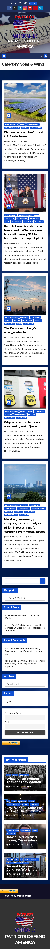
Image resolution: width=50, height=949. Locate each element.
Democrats (35, 317)
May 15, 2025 (12, 141)
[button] (42, 56)
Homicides (22, 801)
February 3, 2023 (15, 537)
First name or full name (14, 713)
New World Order (38, 508)
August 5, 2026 (16, 874)
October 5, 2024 (14, 243)
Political (8, 512)
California (24, 317)
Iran (9, 775)
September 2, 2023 (15, 431)
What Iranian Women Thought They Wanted (23, 780)
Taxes (7, 221)
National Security (12, 128)
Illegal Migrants (31, 859)
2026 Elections (13, 830)
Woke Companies (11, 515)
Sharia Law (24, 775)
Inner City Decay (13, 804)
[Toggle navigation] (23, 56)
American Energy (11, 124)
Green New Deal (33, 124)
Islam (15, 775)
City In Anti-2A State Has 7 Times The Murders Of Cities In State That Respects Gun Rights (25, 628)
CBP (16, 859)
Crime (14, 801)
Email (7, 722)
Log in (8, 701)
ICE (21, 859)
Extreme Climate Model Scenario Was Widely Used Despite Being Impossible (25, 664)
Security (25, 128)
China (22, 124)
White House (16, 221)
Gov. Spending (21, 218)
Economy (8, 414)
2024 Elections (10, 215)
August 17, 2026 (17, 815)
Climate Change (26, 411)
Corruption (9, 218)
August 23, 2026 (17, 786)
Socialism (18, 512)
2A (8, 801)
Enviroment (34, 505)
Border (10, 859)
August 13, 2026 (17, 845)
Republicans (27, 320)
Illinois (31, 801)
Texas (19, 324)
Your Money (28, 221)
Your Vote (39, 221)
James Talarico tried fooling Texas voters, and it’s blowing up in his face (24, 651)
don (25, 141)
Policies (17, 320)
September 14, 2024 (16, 337)
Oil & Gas (8, 320)
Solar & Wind (36, 128)
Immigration (12, 863)
